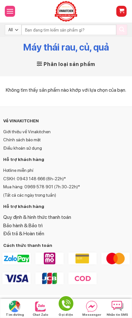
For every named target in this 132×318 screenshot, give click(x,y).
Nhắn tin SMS (117, 314)
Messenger (91, 314)
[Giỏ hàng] (121, 11)
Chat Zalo (40, 314)
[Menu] (10, 11)
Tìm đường (15, 314)
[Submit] (121, 29)
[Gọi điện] (66, 305)
